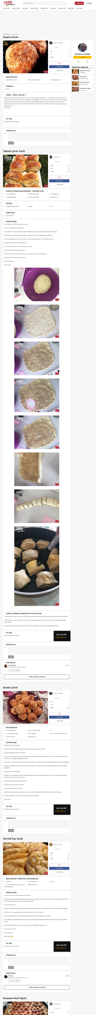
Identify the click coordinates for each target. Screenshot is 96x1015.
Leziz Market (79, 8)
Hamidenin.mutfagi (84, 84)
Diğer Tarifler (71, 8)
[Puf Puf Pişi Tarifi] (75, 83)
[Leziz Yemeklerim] (9, 3)
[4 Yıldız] (11, 124)
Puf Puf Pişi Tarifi (84, 82)
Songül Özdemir (12, 665)
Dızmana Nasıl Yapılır (85, 88)
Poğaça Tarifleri (44, 8)
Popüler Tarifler (62, 8)
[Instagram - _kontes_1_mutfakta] (68, 1004)
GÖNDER (11, 142)
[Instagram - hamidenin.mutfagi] (68, 844)
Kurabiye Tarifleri (34, 8)
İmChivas (10, 975)
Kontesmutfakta (83, 90)
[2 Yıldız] (7, 124)
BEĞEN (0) (17, 670)
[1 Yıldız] (5, 124)
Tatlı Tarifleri (53, 8)
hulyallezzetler (83, 72)
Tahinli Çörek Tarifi (85, 70)
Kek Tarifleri (25, 8)
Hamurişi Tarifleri (16, 8)
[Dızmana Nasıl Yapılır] (75, 89)
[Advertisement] (48, 21)
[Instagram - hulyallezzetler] (68, 157)
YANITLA (11, 670)
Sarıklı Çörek (83, 76)
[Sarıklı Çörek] (75, 77)
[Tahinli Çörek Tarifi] (75, 71)
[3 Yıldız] (9, 124)
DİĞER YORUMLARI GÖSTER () (37, 677)
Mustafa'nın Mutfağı (84, 78)
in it (46, 71)
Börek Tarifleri (6, 8)
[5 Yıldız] (13, 124)
